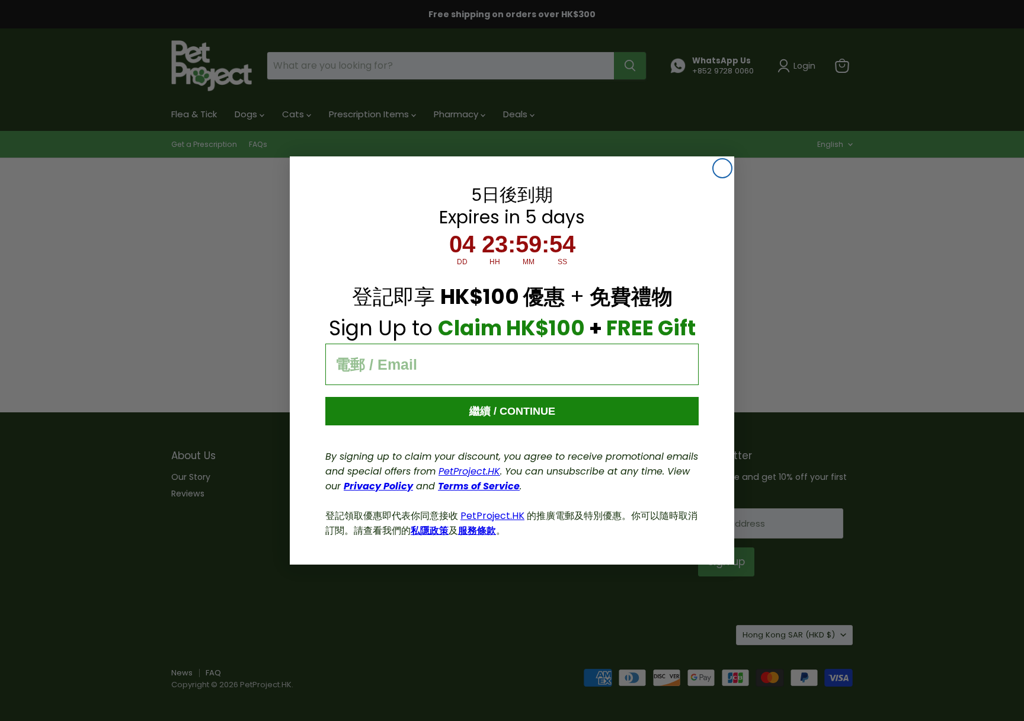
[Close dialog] (722, 168)
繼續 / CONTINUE (512, 411)
